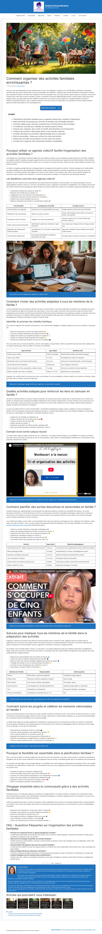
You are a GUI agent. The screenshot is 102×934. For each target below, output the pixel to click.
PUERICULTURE (20, 15)
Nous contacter (55, 929)
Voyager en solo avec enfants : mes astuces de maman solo (29, 746)
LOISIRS (73, 15)
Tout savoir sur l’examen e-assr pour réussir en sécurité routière (25, 913)
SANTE (49, 15)
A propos (63, 929)
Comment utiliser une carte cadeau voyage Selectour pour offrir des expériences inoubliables (39, 699)
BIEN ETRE (41, 15)
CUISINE (65, 15)
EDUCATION (31, 15)
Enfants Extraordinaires (56, 6)
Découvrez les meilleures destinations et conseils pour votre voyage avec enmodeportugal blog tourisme (43, 499)
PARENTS (57, 15)
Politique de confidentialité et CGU (86, 929)
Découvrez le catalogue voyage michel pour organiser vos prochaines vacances (35, 384)
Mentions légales (71, 929)
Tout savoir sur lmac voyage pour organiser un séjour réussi (29, 294)
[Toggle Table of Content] (58, 108)
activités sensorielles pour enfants (17, 525)
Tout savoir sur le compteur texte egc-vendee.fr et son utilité (24, 915)
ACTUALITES (82, 15)
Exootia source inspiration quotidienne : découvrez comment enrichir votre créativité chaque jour (40, 626)
